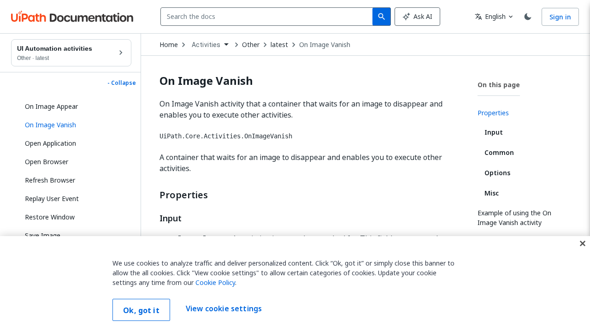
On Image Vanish (324, 45)
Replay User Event (52, 198)
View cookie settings (224, 308)
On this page (499, 84)
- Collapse (121, 83)
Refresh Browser (50, 180)
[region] (295, 284)
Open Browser (46, 161)
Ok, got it (141, 310)
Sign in (560, 17)
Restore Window (50, 217)
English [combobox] (490, 16)
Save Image (42, 235)
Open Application (50, 143)
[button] (74, 125)
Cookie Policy (215, 282)
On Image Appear (51, 106)
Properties (183, 195)
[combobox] (268, 16)
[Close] (582, 243)
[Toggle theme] (527, 16)
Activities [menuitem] (206, 44)
